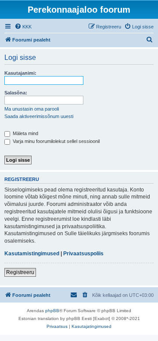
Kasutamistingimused (31, 254)
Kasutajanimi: (20, 73)
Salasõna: (15, 92)
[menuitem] (23, 26)
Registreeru (20, 272)
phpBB (52, 310)
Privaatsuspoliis (83, 254)
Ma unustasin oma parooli (31, 108)
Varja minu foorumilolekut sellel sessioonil (55, 141)
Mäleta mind (24, 133)
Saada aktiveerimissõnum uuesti (38, 116)
